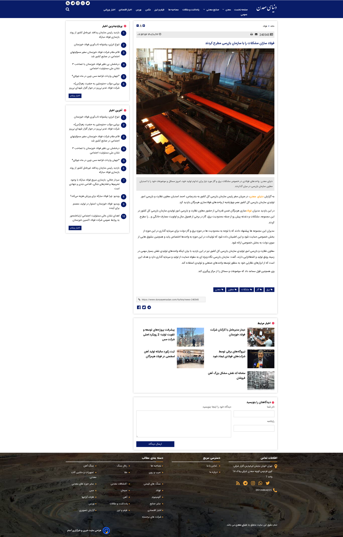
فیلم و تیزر (160, 10)
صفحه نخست (241, 10)
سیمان (124, 490)
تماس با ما (212, 466)
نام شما (270, 407)
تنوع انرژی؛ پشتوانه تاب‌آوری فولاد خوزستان (97, 45)
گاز (258, 290)
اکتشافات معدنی (119, 484)
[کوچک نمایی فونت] (137, 26)
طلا (126, 472)
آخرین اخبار (115, 110)
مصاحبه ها (173, 10)
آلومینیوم (156, 497)
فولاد (249, 211)
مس (92, 490)
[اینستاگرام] (78, 3)
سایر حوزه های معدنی (83, 484)
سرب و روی (155, 472)
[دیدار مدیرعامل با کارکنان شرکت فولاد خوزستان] (260, 337)
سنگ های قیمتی (152, 484)
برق (268, 290)
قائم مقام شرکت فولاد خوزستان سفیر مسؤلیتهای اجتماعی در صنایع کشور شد (95, 54)
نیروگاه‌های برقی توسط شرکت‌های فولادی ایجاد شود (229, 354)
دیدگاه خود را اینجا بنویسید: (216, 407)
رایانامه (270, 421)
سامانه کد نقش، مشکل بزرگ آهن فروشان (226, 376)
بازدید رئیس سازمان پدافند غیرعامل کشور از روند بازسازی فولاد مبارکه (95, 35)
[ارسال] (255, 34)
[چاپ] (250, 34)
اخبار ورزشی (109, 10)
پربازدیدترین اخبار (112, 26)
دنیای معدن (257, 196)
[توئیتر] (143, 307)
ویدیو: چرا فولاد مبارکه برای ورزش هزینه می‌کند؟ (95, 196)
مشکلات (245, 290)
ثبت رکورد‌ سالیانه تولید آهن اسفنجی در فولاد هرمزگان (159, 354)
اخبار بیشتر (75, 96)
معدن (228, 10)
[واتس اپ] (83, 3)
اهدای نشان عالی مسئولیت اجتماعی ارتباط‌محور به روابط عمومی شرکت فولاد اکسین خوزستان (95, 218)
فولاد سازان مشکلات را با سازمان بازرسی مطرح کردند (239, 43)
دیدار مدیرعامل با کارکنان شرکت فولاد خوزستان (227, 332)
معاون (231, 290)
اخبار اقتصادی (125, 10)
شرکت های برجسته (151, 517)
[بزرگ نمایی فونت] (143, 26)
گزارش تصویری (87, 510)
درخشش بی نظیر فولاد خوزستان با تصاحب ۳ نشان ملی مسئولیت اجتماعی (96, 66)
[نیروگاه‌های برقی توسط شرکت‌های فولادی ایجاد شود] (260, 358)
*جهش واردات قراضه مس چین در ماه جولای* (96, 76)
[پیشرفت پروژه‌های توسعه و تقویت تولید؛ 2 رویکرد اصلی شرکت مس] (190, 337)
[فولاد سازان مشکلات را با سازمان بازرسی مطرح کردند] (205, 111)
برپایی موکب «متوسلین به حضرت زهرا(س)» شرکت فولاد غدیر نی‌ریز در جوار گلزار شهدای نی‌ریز (94, 86)
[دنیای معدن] (266, 8)
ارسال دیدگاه (155, 444)
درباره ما (214, 472)
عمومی (244, 15)
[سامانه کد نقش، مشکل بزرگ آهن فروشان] (260, 380)
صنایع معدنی (212, 10)
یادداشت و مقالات (191, 10)
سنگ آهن (89, 466)
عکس (148, 10)
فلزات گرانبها (88, 497)
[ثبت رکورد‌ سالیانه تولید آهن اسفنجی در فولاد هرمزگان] (190, 358)
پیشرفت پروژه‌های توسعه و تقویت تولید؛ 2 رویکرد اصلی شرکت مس (159, 335)
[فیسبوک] (138, 307)
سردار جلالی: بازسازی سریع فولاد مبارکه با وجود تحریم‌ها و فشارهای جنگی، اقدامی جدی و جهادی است (94, 184)
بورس (139, 10)
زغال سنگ (122, 466)
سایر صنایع (155, 504)
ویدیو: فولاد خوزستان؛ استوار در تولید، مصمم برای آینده (96, 206)
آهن (125, 497)
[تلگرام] (73, 3)
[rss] (68, 3)
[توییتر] (88, 3)
